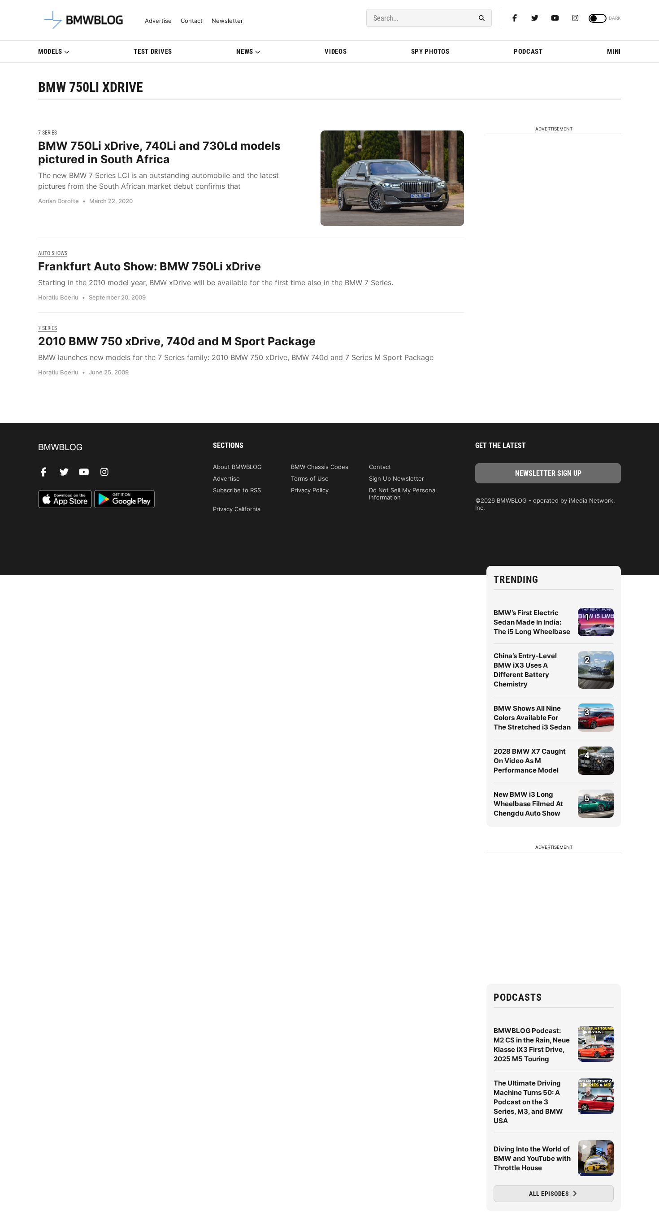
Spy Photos (430, 52)
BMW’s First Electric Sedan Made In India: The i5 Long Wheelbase (532, 622)
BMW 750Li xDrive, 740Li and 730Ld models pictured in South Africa (159, 152)
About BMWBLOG (237, 466)
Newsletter (227, 21)
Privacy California (236, 508)
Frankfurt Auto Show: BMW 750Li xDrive (149, 266)
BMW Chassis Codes (319, 466)
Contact (192, 21)
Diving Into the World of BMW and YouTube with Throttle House (532, 1158)
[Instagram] (575, 17)
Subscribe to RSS (237, 490)
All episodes (550, 1193)
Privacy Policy (310, 490)
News (244, 52)
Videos (336, 52)
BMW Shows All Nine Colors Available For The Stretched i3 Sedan (532, 717)
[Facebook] (514, 17)
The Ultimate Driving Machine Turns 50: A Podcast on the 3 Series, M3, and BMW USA (528, 1102)
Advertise (158, 21)
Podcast (528, 52)
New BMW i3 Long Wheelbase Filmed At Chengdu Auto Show (528, 803)
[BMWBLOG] (111, 447)
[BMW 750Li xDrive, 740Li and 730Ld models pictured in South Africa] (392, 178)
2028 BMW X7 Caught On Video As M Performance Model (530, 760)
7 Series (47, 133)
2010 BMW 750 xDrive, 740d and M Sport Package (177, 341)
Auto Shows (52, 253)
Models (50, 52)
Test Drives (153, 52)
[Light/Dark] (598, 18)
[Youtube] (555, 17)
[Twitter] (534, 17)
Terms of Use (310, 478)
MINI (614, 52)
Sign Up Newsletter (396, 478)
